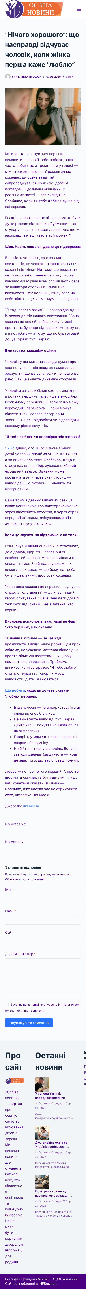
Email (10, 911)
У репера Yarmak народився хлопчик (50, 1096)
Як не (10, 448)
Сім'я (69, 76)
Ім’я (9, 889)
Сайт (9, 932)
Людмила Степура (50, 1103)
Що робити (15, 690)
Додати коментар (20, 954)
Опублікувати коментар (29, 1023)
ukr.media (31, 806)
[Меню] (79, 9)
